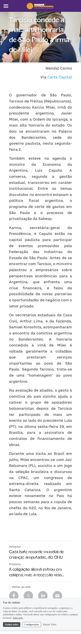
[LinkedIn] (43, 595)
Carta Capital (59, 77)
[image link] (40, 5)
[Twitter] (28, 595)
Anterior (15, 546)
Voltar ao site (21, 586)
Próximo (15, 564)
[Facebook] (13, 595)
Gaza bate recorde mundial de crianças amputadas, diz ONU (36, 554)
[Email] (57, 595)
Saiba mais (18, 617)
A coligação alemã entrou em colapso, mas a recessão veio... (36, 572)
